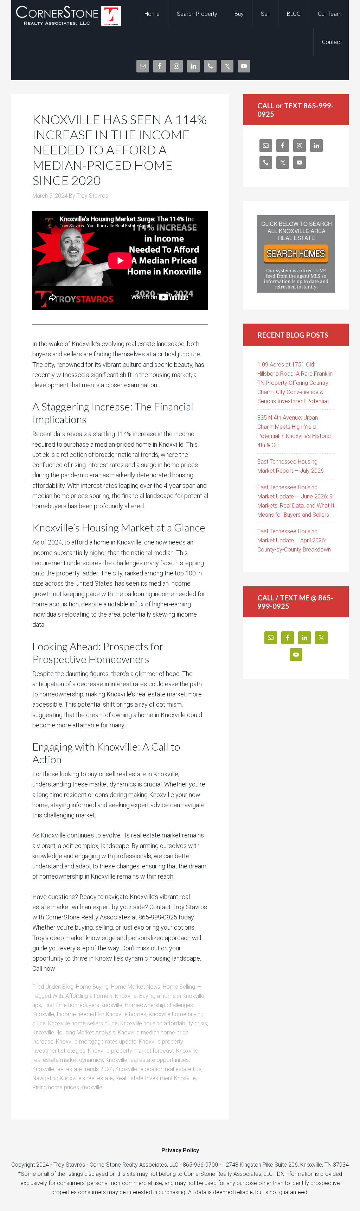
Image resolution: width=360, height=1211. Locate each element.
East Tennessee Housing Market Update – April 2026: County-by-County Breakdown (294, 540)
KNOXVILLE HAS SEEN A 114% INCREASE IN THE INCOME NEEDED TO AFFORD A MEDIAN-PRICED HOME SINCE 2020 (119, 149)
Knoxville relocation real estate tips (158, 1069)
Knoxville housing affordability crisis (163, 1023)
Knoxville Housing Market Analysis (73, 1032)
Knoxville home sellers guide (83, 1023)
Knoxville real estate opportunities (147, 1060)
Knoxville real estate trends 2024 (72, 1069)
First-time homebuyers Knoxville (83, 1005)
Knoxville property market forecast (131, 1050)
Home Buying (92, 986)
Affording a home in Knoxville (101, 996)
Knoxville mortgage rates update (96, 1041)
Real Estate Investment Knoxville (155, 1078)
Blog (67, 986)
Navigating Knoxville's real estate (72, 1078)
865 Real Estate (67, 14)
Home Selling (179, 986)
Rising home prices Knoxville (67, 1087)
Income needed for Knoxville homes (101, 1014)
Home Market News (135, 986)
